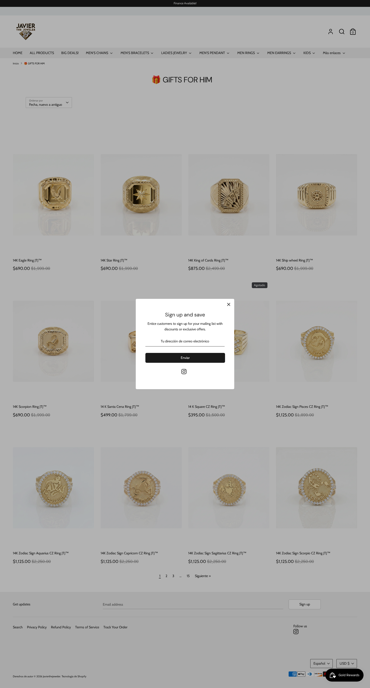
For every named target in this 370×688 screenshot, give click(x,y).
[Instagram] (183, 371)
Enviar (185, 358)
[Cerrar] (228, 304)
